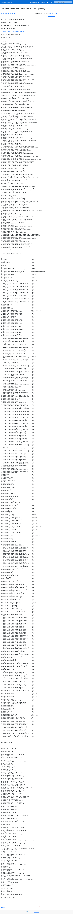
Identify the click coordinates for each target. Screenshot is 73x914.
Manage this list (35, 2)
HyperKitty (36, 912)
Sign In (43, 2)
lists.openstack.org (6, 2)
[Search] (71, 2)
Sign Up (50, 2)
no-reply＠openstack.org (8, 13)
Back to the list (51, 16)
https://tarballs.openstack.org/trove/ (13, 31)
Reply (3, 907)
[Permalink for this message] (44, 906)
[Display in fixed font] (42, 906)
